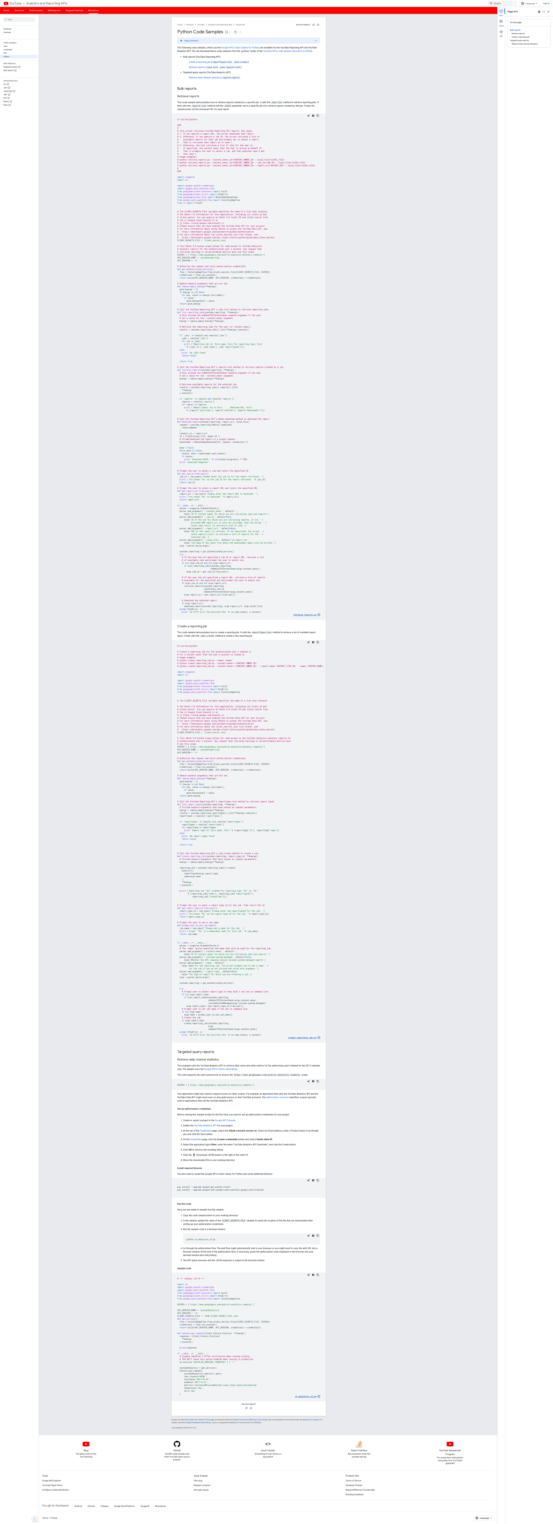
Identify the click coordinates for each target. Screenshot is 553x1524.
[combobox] (502, 3)
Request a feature (202, 1485)
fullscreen (544, 11)
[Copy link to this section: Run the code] (194, 1204)
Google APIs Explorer (51, 1480)
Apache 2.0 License (311, 1420)
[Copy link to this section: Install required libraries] (205, 1168)
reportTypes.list (222, 62)
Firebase (104, 1506)
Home (6, 10)
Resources (93, 10)
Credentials (205, 1130)
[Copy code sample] (318, 115)
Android (78, 1506)
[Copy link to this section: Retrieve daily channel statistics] (222, 1060)
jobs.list (212, 67)
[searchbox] (19, 19)
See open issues (201, 1490)
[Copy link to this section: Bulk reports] (199, 89)
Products (190, 25)
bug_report (539, 11)
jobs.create (241, 62)
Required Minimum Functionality (360, 1490)
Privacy (54, 1518)
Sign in (546, 3)
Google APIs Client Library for (240, 47)
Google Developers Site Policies (197, 1422)
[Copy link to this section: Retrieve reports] (202, 96)
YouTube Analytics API (205, 1125)
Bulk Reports (54, 10)
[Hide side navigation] (35, 1519)
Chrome (91, 1506)
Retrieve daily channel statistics (205, 77)
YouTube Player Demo (52, 1485)
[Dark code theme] (313, 115)
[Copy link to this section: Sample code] (194, 1268)
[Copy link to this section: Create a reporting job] (210, 626)
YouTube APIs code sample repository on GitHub (287, 51)
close (548, 11)
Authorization (36, 10)
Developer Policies (354, 1485)
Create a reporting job (199, 62)
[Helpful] (313, 25)
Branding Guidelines (355, 1494)
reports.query (231, 77)
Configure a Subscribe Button (55, 1490)
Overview (19, 10)
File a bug (198, 1480)
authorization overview (277, 1097)
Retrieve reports (197, 67)
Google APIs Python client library (220, 1069)
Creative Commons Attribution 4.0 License (249, 1420)
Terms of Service (353, 1480)
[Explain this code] (308, 115)
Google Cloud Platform (124, 1506)
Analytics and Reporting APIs (46, 3)
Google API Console (225, 1120)
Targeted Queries (74, 10)
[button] (248, 40)
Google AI (145, 1506)
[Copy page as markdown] (235, 32)
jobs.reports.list (230, 67)
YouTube (15, 3)
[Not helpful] (318, 25)
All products (160, 1506)
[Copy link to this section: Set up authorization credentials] (214, 1109)
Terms (45, 1518)
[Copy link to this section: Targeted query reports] (217, 1052)
